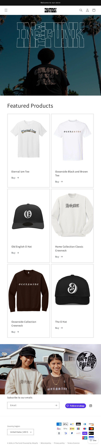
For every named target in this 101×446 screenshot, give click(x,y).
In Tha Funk (17, 443)
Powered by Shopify (30, 443)
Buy (13, 177)
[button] (6, 10)
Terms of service (73, 443)
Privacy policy (59, 443)
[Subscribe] (56, 405)
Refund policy (46, 443)
